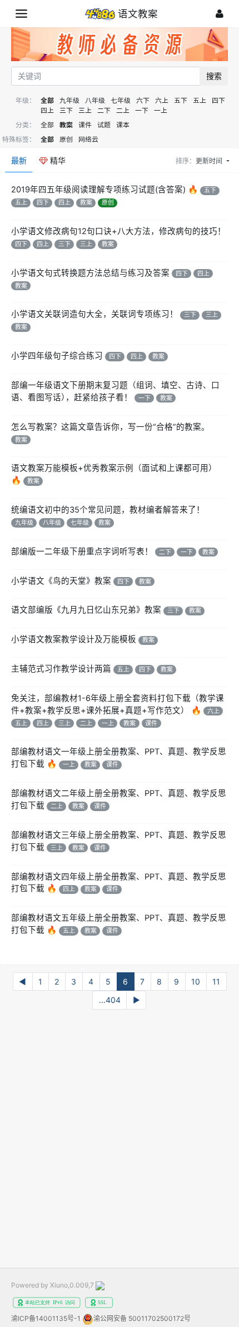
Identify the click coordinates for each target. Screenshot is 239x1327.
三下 (66, 110)
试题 (104, 125)
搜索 (214, 76)
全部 (47, 100)
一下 (141, 110)
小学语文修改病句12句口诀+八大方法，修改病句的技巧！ (118, 231)
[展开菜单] (21, 13)
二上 (123, 110)
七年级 (121, 100)
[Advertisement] (119, 1142)
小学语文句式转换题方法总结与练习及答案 (90, 273)
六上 (161, 100)
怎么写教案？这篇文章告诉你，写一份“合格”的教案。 (110, 427)
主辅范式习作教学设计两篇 (61, 669)
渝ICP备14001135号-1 (46, 1318)
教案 (66, 125)
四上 (47, 110)
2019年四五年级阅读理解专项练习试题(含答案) (98, 190)
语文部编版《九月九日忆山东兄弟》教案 (86, 610)
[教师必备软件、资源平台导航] (119, 46)
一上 (160, 110)
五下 (180, 100)
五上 (199, 100)
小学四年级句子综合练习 (57, 356)
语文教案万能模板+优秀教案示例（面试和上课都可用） (114, 468)
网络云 (88, 139)
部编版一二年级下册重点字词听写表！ (82, 551)
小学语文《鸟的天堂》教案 (61, 581)
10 (195, 981)
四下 (218, 100)
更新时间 (210, 161)
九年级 (69, 100)
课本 (123, 125)
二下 (104, 110)
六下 (143, 100)
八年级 (95, 100)
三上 (85, 110)
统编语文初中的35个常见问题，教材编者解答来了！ (108, 510)
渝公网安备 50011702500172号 (142, 1318)
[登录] (219, 13)
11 (216, 981)
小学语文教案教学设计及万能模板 (73, 639)
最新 (19, 160)
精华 (57, 160)
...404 (110, 1000)
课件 (85, 125)
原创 (66, 139)
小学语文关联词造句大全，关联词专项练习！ (94, 314)
